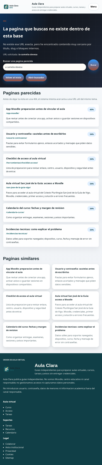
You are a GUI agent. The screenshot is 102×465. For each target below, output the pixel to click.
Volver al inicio (13, 77)
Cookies (9, 454)
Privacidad (10, 450)
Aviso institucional (14, 447)
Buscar (93, 65)
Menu (94, 6)
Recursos (10, 429)
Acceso (8, 410)
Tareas (8, 414)
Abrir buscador (36, 77)
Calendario (10, 432)
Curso (8, 407)
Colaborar (10, 443)
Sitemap (9, 457)
